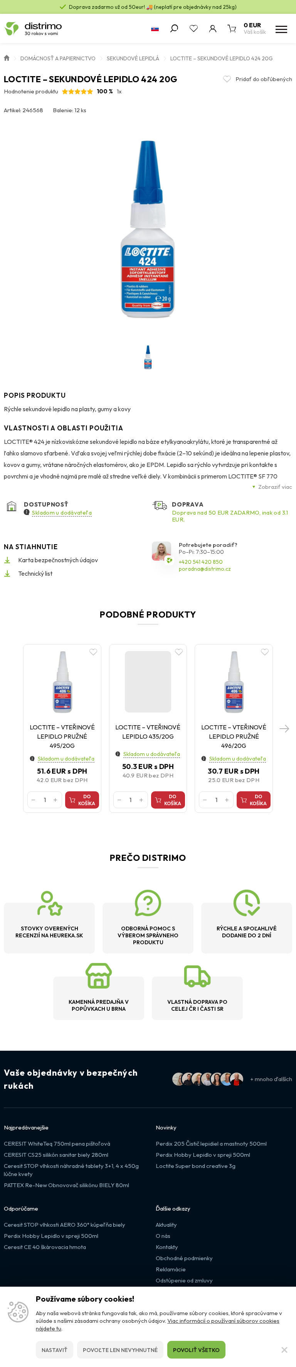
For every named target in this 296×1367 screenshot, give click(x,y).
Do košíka (86, 800)
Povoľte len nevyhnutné (120, 1350)
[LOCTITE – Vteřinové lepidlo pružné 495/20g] (62, 681)
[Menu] (280, 28)
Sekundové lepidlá (133, 58)
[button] (284, 728)
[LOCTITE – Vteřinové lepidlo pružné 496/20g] (234, 681)
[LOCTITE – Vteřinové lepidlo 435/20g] (148, 681)
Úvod (6, 57)
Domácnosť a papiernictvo (58, 58)
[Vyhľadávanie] (174, 28)
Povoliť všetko (196, 1350)
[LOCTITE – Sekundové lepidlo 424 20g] (148, 229)
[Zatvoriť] (284, 1349)
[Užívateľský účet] (212, 28)
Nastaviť (54, 1350)
